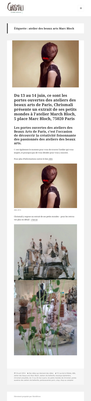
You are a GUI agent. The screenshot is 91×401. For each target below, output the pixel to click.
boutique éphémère (63, 375)
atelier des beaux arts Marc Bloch (26, 375)
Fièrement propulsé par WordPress (27, 396)
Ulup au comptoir (66, 380)
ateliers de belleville (47, 375)
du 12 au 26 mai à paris (38, 378)
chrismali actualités (21, 378)
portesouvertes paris (47, 380)
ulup (58, 380)
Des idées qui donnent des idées (41, 373)
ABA (50, 159)
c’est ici (34, 219)
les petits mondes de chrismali (59, 378)
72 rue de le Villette (64, 373)
